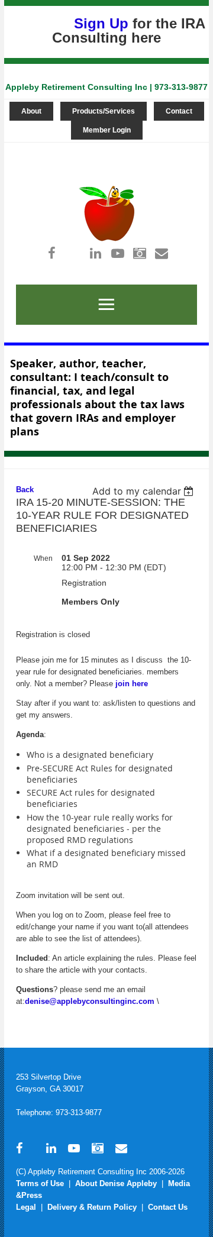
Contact (179, 111)
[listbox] (144, 491)
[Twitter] (74, 253)
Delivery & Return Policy (92, 1207)
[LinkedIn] (96, 253)
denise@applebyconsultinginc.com (89, 1001)
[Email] (161, 253)
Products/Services (103, 111)
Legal (26, 1207)
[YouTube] (117, 253)
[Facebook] (52, 253)
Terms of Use (40, 1183)
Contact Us (168, 1207)
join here (131, 683)
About (31, 111)
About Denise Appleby (116, 1183)
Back (25, 489)
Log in (102, 148)
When (43, 558)
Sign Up (101, 23)
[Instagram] (139, 253)
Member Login (107, 130)
